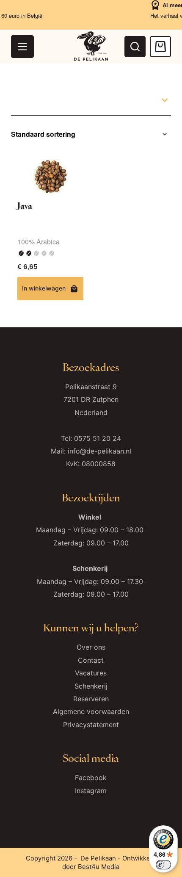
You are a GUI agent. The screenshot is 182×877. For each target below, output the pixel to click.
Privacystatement (91, 724)
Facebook (91, 777)
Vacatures (91, 673)
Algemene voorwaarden (91, 711)
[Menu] (22, 46)
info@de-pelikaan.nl (99, 451)
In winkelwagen (44, 288)
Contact (91, 660)
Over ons (91, 647)
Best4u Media (98, 867)
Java (24, 205)
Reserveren (91, 698)
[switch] (163, 864)
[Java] (50, 177)
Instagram (91, 790)
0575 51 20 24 (97, 438)
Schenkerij (91, 686)
